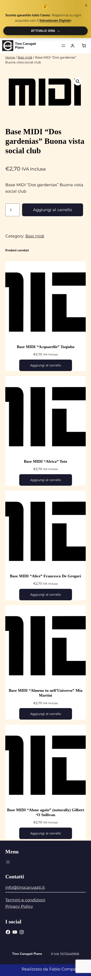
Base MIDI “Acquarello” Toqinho (45, 347)
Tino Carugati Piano (25, 45)
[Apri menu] (63, 45)
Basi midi (25, 57)
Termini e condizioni (25, 900)
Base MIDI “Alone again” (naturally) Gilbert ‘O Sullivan (45, 812)
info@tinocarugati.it (25, 887)
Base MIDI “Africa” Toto (45, 461)
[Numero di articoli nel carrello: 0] (84, 46)
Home (10, 57)
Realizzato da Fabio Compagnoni (54, 969)
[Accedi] (72, 45)
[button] (78, 81)
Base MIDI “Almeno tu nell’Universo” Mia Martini (45, 692)
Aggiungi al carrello (52, 209)
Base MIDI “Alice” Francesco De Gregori (45, 576)
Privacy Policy (19, 906)
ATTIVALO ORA (45, 30)
